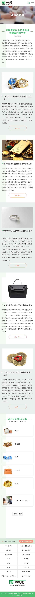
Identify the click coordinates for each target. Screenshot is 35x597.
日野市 (15, 514)
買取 (20, 514)
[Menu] (32, 3)
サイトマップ (26, 576)
